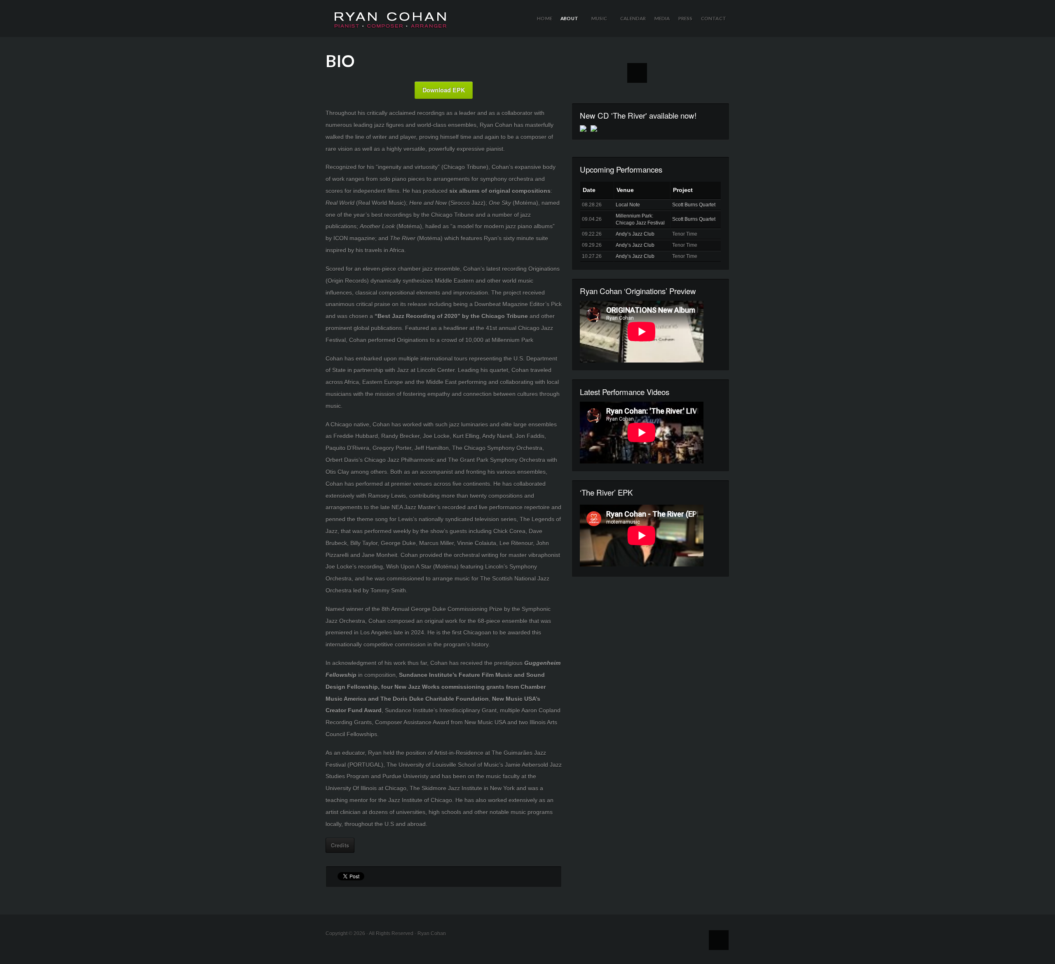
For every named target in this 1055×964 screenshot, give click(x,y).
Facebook (591, 73)
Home (544, 18)
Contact (713, 18)
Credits (340, 845)
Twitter (614, 73)
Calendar (633, 18)
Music (602, 26)
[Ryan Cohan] (390, 14)
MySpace (637, 73)
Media (662, 18)
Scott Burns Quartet (693, 204)
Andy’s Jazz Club (635, 234)
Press (685, 18)
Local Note (628, 204)
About (572, 26)
